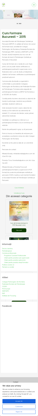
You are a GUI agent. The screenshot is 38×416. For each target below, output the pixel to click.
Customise (19, 406)
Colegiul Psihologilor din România (13, 282)
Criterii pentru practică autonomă (14, 260)
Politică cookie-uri (8, 265)
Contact (15, 382)
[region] (19, 399)
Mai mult (19, 230)
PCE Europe (6, 289)
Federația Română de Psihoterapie (13, 284)
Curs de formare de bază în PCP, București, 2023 (19, 224)
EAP (3, 293)
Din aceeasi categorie (19, 196)
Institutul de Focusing (9, 296)
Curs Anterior (19, 188)
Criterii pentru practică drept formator (16, 262)
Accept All (19, 401)
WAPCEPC (5, 291)
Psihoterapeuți (7, 251)
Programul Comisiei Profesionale (15, 255)
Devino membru (7, 248)
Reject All (19, 412)
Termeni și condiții (8, 267)
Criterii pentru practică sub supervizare (16, 258)
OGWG (4, 286)
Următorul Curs (19, 193)
